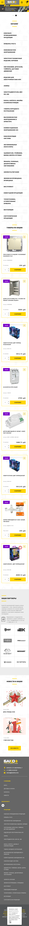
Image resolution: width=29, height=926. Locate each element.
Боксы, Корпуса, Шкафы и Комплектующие (13, 101)
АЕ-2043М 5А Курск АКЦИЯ (10, 387)
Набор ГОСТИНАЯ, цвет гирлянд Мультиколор (12, 343)
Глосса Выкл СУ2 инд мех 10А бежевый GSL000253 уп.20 (14, 255)
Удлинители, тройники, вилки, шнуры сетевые (13, 154)
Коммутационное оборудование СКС (11, 129)
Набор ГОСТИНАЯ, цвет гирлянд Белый (14, 475)
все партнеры (21, 662)
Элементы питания (11, 172)
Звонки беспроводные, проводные (13, 179)
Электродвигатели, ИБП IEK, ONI (13, 93)
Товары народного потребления (11, 110)
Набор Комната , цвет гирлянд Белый (13, 564)
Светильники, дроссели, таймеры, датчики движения (13, 69)
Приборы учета (10, 44)
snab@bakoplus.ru (15, 620)
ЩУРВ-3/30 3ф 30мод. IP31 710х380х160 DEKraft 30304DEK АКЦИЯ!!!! (14, 299)
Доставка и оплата (9, 788)
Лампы (6, 86)
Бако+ (5, 785)
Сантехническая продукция (10, 217)
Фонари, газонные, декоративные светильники (11, 164)
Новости (6, 795)
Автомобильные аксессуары (10, 146)
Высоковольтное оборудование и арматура (10, 119)
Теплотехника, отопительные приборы (10, 201)
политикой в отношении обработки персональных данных (14, 912)
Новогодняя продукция (13, 193)
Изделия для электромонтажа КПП (12, 78)
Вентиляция (8, 210)
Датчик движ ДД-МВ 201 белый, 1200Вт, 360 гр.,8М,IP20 (14, 432)
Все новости (14, 748)
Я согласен (10, 921)
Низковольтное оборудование (10, 51)
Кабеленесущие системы (10, 137)
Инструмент (8, 186)
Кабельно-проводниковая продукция (10, 35)
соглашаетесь (11, 915)
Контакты (6, 792)
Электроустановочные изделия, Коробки (13, 59)
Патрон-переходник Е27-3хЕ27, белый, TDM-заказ (14, 520)
